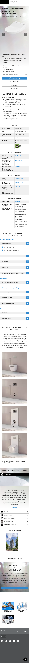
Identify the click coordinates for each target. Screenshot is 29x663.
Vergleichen (12, 74)
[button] (13, 2)
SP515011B (18, 167)
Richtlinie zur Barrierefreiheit (7, 655)
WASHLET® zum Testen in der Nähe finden (14, 588)
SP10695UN (18, 161)
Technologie (14, 88)
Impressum (3, 651)
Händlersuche (14, 78)
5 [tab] (16, 52)
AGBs (2, 653)
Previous (2, 34)
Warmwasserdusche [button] (10, 524)
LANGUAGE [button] (24, 630)
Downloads (14, 85)
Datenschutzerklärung (5, 649)
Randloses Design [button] (9, 518)
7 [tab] (20, 52)
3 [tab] (12, 52)
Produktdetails (14, 81)
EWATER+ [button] (6, 512)
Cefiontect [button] (7, 474)
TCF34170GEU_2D (8, 247)
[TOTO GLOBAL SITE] (4, 2)
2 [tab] (10, 52)
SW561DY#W (19, 182)
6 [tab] (18, 52)
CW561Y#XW (19, 179)
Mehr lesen (14, 508)
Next (26, 34)
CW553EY (18, 156)
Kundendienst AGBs (5, 647)
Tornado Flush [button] (8, 521)
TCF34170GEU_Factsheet (11, 250)
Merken (5, 74)
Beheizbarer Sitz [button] (8, 515)
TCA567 (17, 186)
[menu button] (27, 2)
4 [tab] (14, 52)
